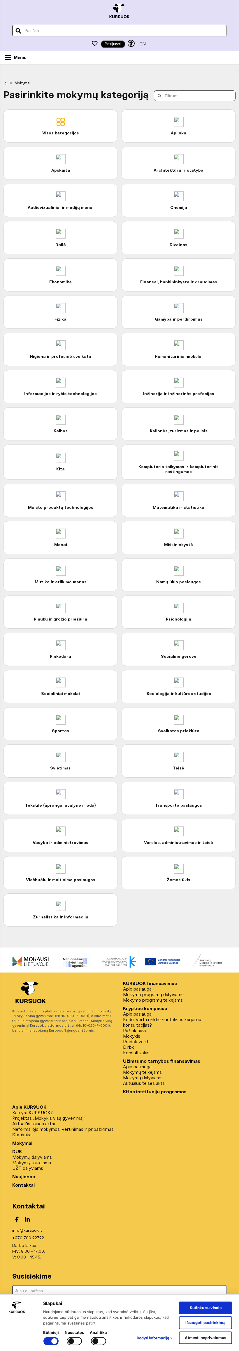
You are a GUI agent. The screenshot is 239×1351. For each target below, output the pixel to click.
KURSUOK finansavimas (150, 983)
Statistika (21, 1135)
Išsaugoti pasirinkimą (205, 1322)
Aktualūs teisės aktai (144, 1083)
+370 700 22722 (28, 1238)
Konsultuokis (136, 1052)
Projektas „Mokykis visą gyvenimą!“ (48, 1118)
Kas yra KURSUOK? (32, 1112)
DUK (17, 1151)
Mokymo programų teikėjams (153, 1000)
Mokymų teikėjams (142, 1072)
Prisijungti (113, 44)
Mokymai (22, 1143)
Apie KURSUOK (29, 1107)
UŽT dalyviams (27, 1168)
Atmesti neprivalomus (205, 1337)
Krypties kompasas (145, 1008)
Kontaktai (23, 1185)
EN (142, 44)
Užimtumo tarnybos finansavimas (161, 1061)
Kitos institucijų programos (155, 1091)
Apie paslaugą (137, 989)
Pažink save (135, 1030)
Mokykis (131, 1036)
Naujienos (23, 1176)
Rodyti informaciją (154, 1338)
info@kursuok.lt (27, 1231)
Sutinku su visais (206, 1307)
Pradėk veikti (136, 1041)
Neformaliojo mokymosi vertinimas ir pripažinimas (63, 1129)
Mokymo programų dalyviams (153, 994)
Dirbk (128, 1047)
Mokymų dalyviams (143, 1078)
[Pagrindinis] (5, 83)
